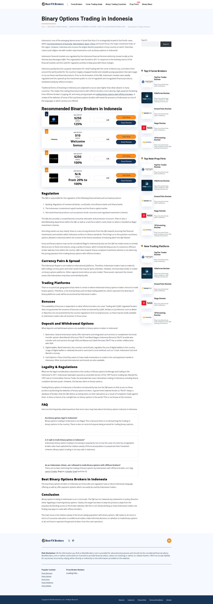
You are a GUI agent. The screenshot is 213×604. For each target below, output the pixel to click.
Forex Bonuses (47, 573)
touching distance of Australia (59, 44)
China (92, 44)
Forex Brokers (76, 4)
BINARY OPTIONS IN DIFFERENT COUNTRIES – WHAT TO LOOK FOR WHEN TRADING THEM (97, 27)
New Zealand (78, 44)
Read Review (126, 122)
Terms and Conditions (156, 600)
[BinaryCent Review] (53, 181)
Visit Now (126, 117)
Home (43, 27)
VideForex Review (162, 93)
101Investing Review (159, 138)
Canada (68, 471)
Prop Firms (134, 4)
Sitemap (168, 600)
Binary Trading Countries (116, 4)
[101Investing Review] (147, 147)
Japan (87, 44)
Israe (75, 471)
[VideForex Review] (147, 102)
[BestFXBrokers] (55, 4)
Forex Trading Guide (94, 4)
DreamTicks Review (162, 109)
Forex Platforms (47, 583)
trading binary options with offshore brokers (114, 94)
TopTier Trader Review (160, 78)
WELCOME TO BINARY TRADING (57, 27)
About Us (121, 600)
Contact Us (131, 600)
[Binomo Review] (53, 143)
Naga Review (160, 123)
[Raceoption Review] (53, 162)
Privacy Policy (142, 600)
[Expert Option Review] (53, 124)
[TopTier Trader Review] (147, 86)
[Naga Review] (147, 132)
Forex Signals (46, 576)
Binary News (147, 4)
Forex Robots (46, 586)
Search (144, 40)
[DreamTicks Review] (147, 118)
